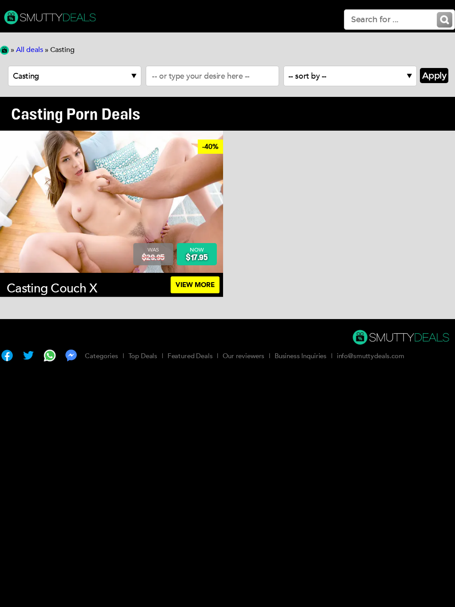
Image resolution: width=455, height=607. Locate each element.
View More (195, 284)
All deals (29, 50)
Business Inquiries (301, 355)
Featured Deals (190, 355)
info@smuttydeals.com (370, 355)
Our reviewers (243, 355)
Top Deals (143, 355)
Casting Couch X (52, 288)
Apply (434, 75)
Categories (101, 355)
